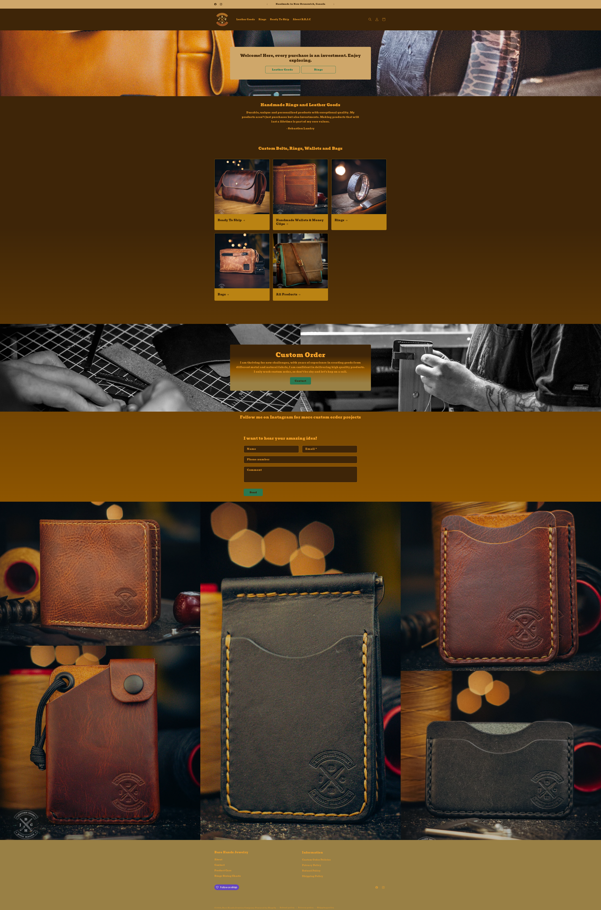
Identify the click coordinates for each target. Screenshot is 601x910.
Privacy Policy (311, 864)
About (218, 859)
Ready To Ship (230, 220)
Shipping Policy (312, 875)
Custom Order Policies (316, 859)
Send (253, 492)
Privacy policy (306, 906)
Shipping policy (325, 906)
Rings (318, 70)
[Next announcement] (333, 4)
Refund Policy (311, 870)
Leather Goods (282, 70)
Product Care (222, 870)
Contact (300, 381)
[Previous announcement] (267, 4)
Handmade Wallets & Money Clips (300, 222)
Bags (222, 294)
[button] (370, 19)
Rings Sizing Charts (227, 875)
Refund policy (287, 906)
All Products (286, 294)
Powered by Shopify (266, 906)
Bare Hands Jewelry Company (238, 906)
